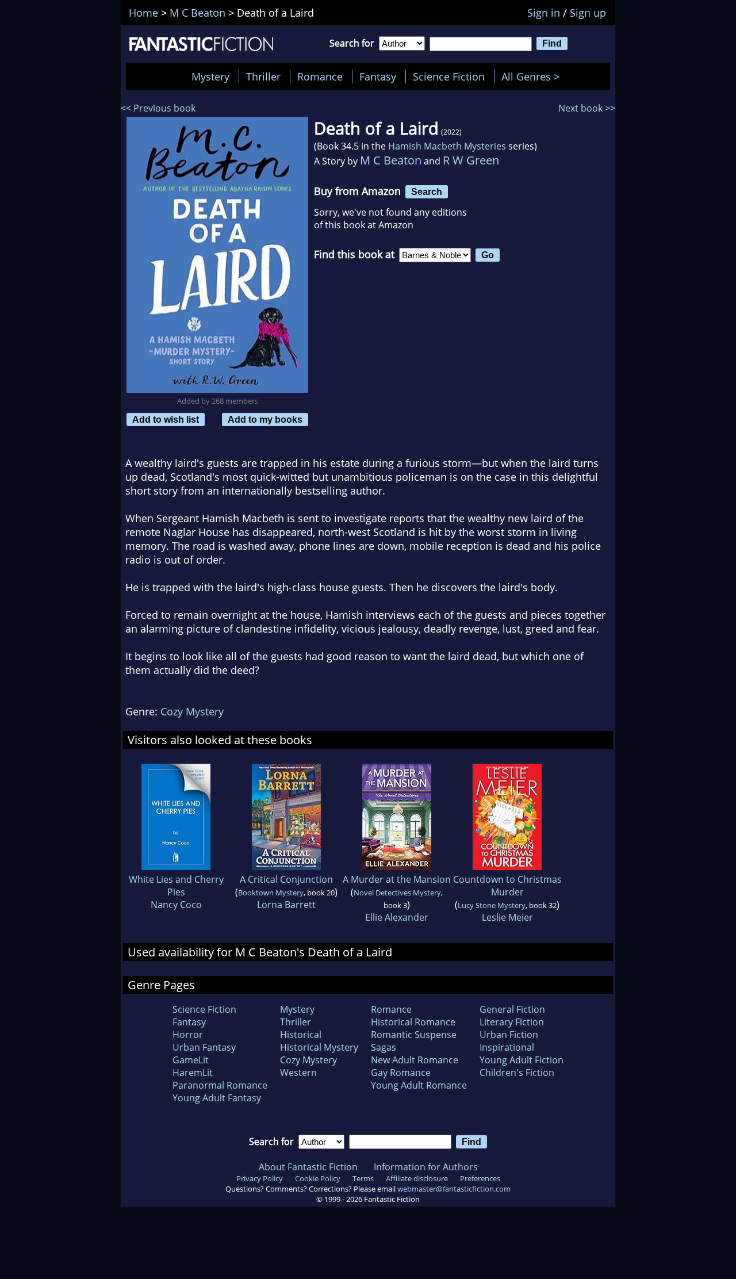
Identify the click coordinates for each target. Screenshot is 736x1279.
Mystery (210, 76)
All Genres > (533, 76)
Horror (187, 1034)
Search (426, 191)
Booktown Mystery (271, 892)
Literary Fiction (512, 1022)
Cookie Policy (317, 1178)
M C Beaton (390, 160)
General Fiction (512, 1009)
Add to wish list (165, 419)
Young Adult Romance (419, 1085)
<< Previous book (158, 108)
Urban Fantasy (204, 1047)
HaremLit (192, 1072)
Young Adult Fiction (522, 1060)
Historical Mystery (319, 1047)
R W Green (471, 160)
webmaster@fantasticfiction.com (454, 1189)
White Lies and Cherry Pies (176, 885)
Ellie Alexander (396, 917)
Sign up (588, 13)
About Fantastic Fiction (308, 1167)
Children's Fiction (517, 1072)
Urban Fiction (509, 1034)
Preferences (480, 1178)
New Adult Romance (414, 1060)
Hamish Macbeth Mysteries (447, 146)
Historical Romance (413, 1022)
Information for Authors (426, 1167)
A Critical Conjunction (286, 879)
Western (298, 1072)
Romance (320, 76)
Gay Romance (401, 1072)
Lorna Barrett (286, 904)
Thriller (263, 76)
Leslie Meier (507, 917)
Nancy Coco (176, 904)
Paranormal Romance (219, 1085)
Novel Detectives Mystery (397, 892)
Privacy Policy (259, 1178)
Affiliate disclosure (417, 1178)
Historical (300, 1034)
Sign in (543, 13)
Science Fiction (449, 76)
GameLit (190, 1060)
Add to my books (265, 419)
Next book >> (586, 108)
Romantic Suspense (414, 1034)
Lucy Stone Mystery (492, 905)
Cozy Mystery (192, 711)
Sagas (383, 1047)
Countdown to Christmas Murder (507, 885)
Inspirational (507, 1047)
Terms (363, 1178)
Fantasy (377, 76)
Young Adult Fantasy (216, 1098)
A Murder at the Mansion (397, 879)
